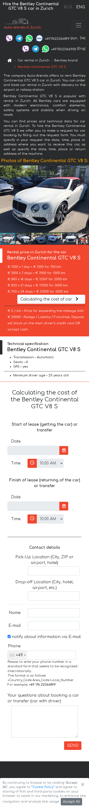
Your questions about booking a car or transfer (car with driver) (43, 698)
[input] (34, 450)
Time (16, 463)
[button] (85, 199)
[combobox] (17, 655)
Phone (14, 646)
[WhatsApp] (29, 38)
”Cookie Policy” (43, 787)
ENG (80, 7)
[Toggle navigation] (78, 25)
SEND (73, 745)
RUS (68, 7)
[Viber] (9, 38)
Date (16, 441)
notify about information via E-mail (46, 637)
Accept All (71, 801)
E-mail (15, 625)
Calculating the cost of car (46, 299)
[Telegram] (19, 38)
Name (15, 613)
